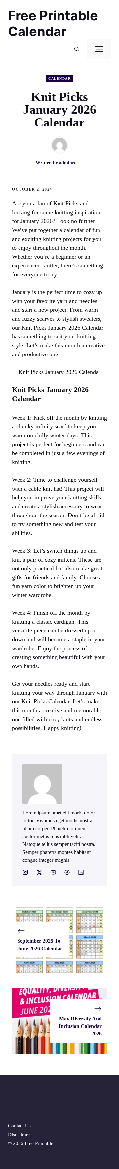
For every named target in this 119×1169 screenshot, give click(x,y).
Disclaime (18, 1134)
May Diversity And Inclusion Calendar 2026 (80, 1026)
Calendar (59, 78)
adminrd (68, 162)
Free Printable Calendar (53, 23)
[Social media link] (25, 872)
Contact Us (19, 1125)
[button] (76, 49)
